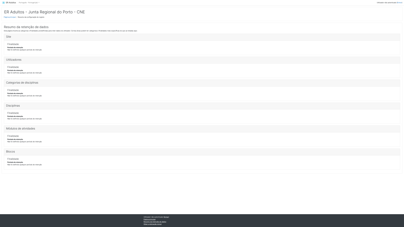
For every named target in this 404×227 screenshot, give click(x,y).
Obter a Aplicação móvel (153, 224)
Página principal (10, 17)
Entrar (399, 3)
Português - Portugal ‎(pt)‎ (28, 3)
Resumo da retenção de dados (155, 222)
